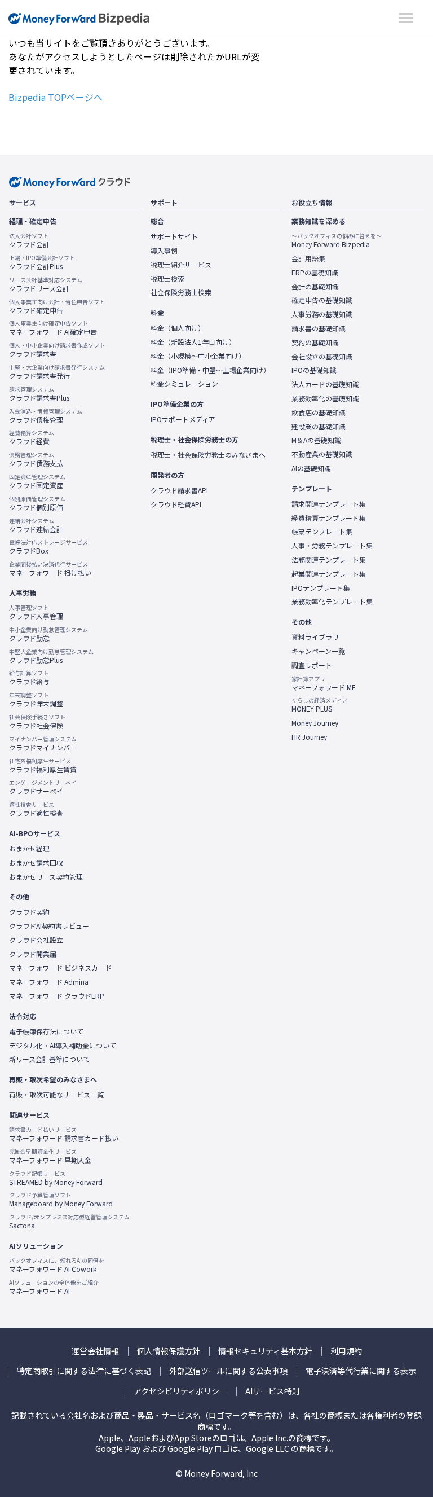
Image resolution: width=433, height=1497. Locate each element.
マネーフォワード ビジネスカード (60, 967)
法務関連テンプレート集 (328, 559)
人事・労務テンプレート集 (332, 545)
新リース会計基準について (49, 1059)
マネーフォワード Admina (49, 981)
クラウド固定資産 (37, 481)
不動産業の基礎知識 (321, 454)
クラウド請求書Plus (39, 393)
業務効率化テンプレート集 (332, 601)
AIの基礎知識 (311, 468)
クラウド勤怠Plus (51, 656)
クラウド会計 (29, 240)
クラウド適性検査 (36, 809)
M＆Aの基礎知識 (316, 440)
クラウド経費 (31, 437)
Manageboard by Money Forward (61, 1199)
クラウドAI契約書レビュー (49, 925)
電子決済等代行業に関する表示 (361, 1371)
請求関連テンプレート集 (328, 503)
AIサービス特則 (272, 1391)
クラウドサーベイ (43, 787)
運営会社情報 (95, 1351)
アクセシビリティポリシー (180, 1391)
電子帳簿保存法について (46, 1031)
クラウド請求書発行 (57, 371)
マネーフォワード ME (323, 683)
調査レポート (311, 665)
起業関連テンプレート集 (328, 573)
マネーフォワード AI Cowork (56, 1265)
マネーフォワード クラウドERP (56, 995)
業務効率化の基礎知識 (325, 398)
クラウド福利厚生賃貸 (43, 765)
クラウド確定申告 (57, 306)
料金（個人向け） (178, 327)
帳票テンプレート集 (321, 531)
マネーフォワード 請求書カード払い (63, 1134)
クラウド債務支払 (36, 459)
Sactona (69, 1221)
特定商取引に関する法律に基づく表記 (84, 1371)
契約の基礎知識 (315, 342)
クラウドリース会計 (45, 284)
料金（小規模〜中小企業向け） (198, 356)
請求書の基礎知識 (318, 328)
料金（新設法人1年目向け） (193, 341)
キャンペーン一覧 (318, 651)
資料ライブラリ (315, 637)
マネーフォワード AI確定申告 (53, 327)
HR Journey (309, 736)
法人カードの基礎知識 (325, 384)
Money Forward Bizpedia (78, 19)
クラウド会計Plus (42, 262)
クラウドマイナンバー (43, 743)
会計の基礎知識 (315, 286)
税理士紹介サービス (181, 264)
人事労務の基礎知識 (321, 314)
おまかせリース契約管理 (46, 876)
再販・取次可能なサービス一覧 (56, 1094)
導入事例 (164, 250)
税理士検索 (167, 278)
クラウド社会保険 (37, 721)
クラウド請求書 (57, 349)
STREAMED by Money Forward (56, 1178)
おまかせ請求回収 (36, 862)
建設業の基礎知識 (318, 426)
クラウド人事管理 (36, 612)
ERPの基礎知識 (314, 272)
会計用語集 (308, 258)
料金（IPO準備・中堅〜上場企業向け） (210, 370)
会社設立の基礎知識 (321, 356)
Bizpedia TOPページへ (55, 97)
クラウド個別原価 (37, 503)
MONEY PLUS (319, 704)
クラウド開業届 (32, 954)
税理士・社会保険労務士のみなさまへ (208, 454)
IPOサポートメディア (183, 419)
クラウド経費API (176, 504)
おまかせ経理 (29, 848)
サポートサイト (174, 236)
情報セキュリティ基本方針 (265, 1351)
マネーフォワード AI (54, 1287)
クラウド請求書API (179, 490)
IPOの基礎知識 (314, 370)
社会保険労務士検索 (181, 292)
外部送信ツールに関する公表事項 (228, 1371)
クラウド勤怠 (48, 634)
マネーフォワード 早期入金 (50, 1156)
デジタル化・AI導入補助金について (62, 1045)
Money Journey (314, 722)
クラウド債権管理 (45, 415)
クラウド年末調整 (36, 699)
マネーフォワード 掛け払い (50, 568)
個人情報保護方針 (168, 1351)
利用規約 (346, 1351)
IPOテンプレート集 (320, 587)
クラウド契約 (29, 911)
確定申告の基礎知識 (321, 300)
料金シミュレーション (184, 383)
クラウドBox (48, 546)
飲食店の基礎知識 (318, 412)
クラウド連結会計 (36, 525)
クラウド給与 (29, 677)
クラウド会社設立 (36, 940)
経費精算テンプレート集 (328, 518)
